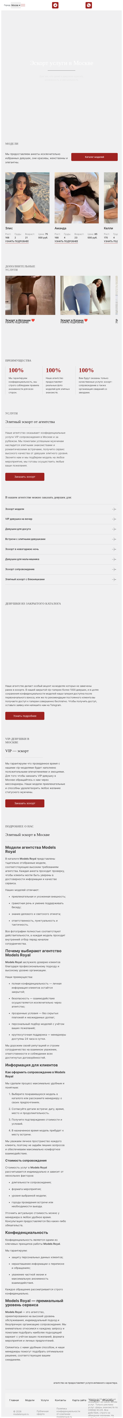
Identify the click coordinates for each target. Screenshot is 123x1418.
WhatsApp (108, 1400)
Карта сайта (79, 1400)
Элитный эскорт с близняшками (25, 579)
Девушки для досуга (18, 528)
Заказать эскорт (24, 476)
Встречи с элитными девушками (25, 539)
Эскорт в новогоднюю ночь (22, 549)
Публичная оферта (43, 1412)
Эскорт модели (14, 509)
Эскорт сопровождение (19, 569)
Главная (14, 1400)
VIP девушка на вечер (18, 518)
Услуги (45, 1400)
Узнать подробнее (17, 241)
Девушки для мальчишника (22, 559)
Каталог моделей (94, 157)
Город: (7, 5)
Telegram (94, 1400)
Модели (29, 1400)
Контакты (60, 1400)
